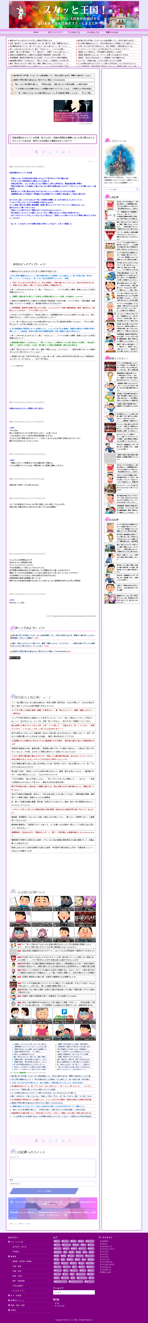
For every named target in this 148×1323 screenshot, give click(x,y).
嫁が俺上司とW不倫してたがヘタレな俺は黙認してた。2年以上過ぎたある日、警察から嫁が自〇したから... (53, 75)
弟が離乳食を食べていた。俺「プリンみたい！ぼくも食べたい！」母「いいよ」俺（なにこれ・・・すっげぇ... (51, 1086)
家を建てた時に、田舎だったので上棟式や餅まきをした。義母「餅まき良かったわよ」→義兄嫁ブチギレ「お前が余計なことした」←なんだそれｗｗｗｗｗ (52, 773)
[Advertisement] (32, 115)
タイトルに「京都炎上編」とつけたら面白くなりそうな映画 (99, 60)
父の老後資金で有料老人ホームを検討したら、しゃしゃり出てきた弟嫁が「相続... (40, 66)
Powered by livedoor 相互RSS (22, 97)
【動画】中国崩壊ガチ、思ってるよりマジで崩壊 (72, 1054)
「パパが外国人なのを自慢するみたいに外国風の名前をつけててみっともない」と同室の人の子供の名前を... (53, 89)
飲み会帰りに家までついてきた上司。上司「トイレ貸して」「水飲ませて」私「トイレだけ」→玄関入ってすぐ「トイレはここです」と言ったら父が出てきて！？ (52, 727)
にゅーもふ (105, 1254)
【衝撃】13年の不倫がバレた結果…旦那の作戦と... (73, 1044)
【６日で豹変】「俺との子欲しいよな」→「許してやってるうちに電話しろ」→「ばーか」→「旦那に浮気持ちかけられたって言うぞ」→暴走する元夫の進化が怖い (52, 780)
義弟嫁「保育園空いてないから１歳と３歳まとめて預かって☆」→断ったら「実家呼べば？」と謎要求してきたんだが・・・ (52, 818)
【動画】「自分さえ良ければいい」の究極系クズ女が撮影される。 (102, 58)
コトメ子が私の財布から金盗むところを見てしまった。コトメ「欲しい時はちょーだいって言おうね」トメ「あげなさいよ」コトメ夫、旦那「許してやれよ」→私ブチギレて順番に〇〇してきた (52, 719)
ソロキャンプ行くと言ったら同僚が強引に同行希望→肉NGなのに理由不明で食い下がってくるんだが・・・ (52, 811)
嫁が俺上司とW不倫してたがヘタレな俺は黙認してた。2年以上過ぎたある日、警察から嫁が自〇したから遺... (51, 1076)
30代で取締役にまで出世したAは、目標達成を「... (73, 1049)
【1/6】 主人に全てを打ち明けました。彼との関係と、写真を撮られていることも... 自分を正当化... (47, 1083)
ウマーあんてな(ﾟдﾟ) (108, 1264)
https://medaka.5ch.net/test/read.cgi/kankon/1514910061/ (74, 616)
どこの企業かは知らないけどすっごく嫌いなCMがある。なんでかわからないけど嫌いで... (44, 1093)
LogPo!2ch (105, 1241)
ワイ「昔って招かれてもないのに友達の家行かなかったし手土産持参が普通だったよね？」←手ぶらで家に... (53, 93)
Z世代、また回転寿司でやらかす (24, 1054)
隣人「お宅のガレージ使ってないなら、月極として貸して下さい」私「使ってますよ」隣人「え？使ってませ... (51, 1096)
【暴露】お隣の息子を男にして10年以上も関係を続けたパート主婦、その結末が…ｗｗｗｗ (47, 296)
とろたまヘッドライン (108, 1248)
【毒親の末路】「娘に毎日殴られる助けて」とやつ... (30, 1059)
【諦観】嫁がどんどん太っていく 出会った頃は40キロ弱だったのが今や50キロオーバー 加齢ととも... (48, 1106)
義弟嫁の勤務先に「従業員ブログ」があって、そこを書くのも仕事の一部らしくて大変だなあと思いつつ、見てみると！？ (52, 826)
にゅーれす (105, 1256)
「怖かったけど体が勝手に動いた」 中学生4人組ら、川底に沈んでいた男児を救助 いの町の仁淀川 (51, 84)
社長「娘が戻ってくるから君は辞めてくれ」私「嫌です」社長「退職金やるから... (40, 43)
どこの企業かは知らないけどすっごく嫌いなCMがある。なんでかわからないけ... (107, 63)
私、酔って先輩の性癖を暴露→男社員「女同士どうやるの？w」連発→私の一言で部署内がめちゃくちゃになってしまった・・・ (52, 803)
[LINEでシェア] (69, 151)
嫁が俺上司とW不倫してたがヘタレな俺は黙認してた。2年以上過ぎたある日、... (107, 40)
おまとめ (104, 1243)
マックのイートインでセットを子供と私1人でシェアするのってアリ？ (103, 49)
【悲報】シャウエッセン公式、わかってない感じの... (30, 1044)
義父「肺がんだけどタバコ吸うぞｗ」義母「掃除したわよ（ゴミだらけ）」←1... (39, 63)
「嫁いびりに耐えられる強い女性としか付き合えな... (74, 1067)
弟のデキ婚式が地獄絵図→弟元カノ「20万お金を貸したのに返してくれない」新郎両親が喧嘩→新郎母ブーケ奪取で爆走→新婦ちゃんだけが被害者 (52, 796)
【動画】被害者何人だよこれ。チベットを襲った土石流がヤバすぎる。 (104, 55)
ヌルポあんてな (106, 1267)
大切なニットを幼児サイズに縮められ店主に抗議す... (30, 1067)
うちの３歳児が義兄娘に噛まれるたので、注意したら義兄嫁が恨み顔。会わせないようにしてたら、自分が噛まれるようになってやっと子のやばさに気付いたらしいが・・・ (52, 757)
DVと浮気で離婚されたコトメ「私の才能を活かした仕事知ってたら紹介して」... (107, 43)
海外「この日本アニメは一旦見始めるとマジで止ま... (74, 1051)
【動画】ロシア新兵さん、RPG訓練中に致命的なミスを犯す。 (100, 52)
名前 (11, 1180)
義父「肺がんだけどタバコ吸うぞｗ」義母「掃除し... (30, 1057)
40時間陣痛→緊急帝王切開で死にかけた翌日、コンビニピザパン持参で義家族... (39, 58)
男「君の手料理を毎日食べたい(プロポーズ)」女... (30, 1064)
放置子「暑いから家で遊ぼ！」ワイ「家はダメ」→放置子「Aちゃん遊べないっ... (39, 52)
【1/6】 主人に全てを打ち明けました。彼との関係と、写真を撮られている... (105, 46)
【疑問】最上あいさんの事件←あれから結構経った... (30, 1049)
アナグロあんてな (107, 1261)
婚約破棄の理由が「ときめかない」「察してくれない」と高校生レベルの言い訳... (40, 60)
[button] (137, 189)
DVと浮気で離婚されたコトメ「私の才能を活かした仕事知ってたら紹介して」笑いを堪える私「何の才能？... (51, 1079)
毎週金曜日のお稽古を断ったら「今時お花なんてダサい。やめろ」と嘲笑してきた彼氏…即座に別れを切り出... (51, 1113)
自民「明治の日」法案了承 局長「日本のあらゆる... (74, 1059)
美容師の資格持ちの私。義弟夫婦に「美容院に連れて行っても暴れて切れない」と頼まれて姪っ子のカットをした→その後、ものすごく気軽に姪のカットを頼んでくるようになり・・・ (52, 750)
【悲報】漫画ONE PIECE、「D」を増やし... (28, 1051)
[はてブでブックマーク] (63, 151)
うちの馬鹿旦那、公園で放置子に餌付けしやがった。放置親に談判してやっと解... (107, 66)
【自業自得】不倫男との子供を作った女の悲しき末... (74, 1046)
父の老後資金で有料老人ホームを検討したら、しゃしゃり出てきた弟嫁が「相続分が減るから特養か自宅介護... (51, 1099)
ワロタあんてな (106, 1269)
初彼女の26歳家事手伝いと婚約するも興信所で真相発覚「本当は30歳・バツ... (38, 55)
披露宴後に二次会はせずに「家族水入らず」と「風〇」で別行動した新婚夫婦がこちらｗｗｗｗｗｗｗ (52, 834)
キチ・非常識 (16, 657)
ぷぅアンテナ (106, 1259)
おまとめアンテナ (107, 1246)
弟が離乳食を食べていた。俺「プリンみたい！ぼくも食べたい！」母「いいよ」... (40, 46)
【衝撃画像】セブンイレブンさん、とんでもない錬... (30, 1046)
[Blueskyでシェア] (49, 151)
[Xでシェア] (36, 151)
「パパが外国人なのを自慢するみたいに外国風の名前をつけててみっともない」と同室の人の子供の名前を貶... (51, 1116)
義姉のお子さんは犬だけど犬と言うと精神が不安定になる (31, 40)
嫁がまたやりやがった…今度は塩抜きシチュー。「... (74, 1069)
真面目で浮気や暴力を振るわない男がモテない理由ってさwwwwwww (39, 80)
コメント (14, 1157)
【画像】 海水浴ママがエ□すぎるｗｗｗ (69, 1057)
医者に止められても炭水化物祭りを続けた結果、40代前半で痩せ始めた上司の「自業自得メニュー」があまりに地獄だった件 (52, 849)
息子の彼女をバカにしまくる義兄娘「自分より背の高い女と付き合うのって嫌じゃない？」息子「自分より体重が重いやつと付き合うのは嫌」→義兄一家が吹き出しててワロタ (52, 735)
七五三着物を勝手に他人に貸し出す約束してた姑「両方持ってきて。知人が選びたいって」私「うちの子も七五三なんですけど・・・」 (52, 765)
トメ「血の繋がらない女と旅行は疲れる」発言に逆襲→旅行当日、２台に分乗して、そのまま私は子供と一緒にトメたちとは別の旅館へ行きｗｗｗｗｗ (52, 704)
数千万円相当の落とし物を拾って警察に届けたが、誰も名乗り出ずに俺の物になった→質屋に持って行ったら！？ (52, 788)
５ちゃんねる (60, 1305)
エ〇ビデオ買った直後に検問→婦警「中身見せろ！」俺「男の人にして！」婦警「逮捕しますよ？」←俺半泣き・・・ (52, 712)
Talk (58, 1303)
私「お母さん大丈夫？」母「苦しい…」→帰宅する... (74, 1064)
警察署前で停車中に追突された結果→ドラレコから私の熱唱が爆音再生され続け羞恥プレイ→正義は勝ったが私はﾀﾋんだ (52, 841)
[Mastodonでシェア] (43, 151)
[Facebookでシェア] (56, 151)
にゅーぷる (105, 1251)
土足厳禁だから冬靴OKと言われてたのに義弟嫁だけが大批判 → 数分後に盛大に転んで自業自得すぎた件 (52, 742)
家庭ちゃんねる (106, 1272)
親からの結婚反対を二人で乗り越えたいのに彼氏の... (74, 1062)
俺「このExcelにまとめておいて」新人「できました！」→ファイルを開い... (38, 49)
